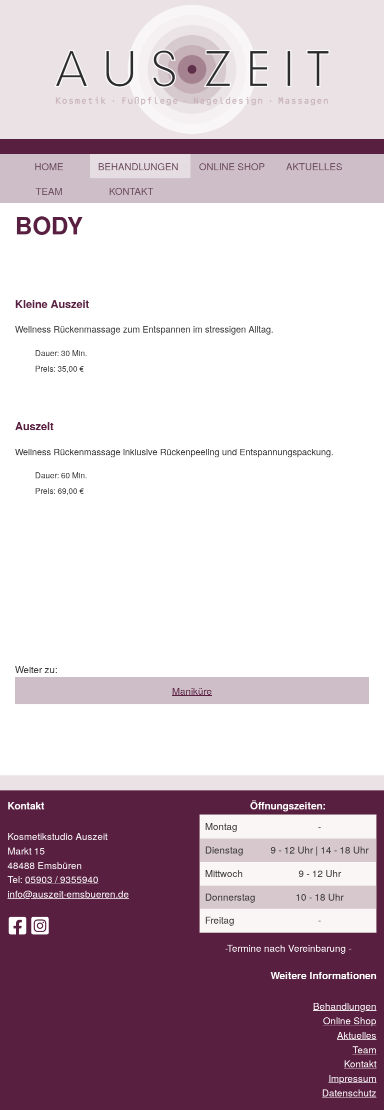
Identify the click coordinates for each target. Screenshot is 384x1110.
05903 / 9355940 (61, 879)
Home (49, 166)
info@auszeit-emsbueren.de (68, 893)
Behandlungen (138, 166)
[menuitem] (49, 166)
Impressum (352, 1077)
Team (49, 190)
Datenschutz (349, 1092)
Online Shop (232, 166)
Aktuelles (314, 166)
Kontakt (131, 190)
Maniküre (192, 690)
